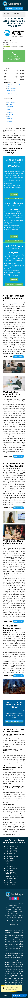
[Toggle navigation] (22, 2)
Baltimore (10, 112)
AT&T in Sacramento (12, 852)
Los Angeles (10, 102)
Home (7, 997)
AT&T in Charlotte (11, 878)
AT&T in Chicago (10, 866)
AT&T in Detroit (10, 872)
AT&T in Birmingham (12, 846)
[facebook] (10, 898)
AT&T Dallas (9, 870)
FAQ (11, 997)
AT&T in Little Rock (11, 848)
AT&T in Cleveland (11, 884)
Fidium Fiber (11, 921)
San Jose (10, 118)
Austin (9, 120)
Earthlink (18, 909)
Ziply (12, 907)
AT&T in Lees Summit (12, 877)
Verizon (13, 917)
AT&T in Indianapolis (11, 868)
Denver (9, 121)
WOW (8, 917)
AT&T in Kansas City (11, 874)
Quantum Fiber (16, 915)
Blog (15, 997)
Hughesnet (14, 924)
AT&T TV (9, 86)
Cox (18, 905)
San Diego (10, 114)
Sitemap (20, 997)
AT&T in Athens (10, 862)
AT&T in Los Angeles (11, 850)
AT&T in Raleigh (10, 880)
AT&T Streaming (12, 94)
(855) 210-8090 (14, 8)
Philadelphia (11, 110)
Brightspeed (16, 923)
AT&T (7, 907)
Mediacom (9, 909)
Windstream (12, 905)
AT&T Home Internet (13, 85)
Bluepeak (16, 919)
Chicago (9, 104)
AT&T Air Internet (12, 92)
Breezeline (14, 913)
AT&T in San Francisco (12, 856)
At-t (12, 13)
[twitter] (15, 898)
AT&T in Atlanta (10, 864)
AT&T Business (11, 88)
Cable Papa (8, 13)
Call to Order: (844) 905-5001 (14, 721)
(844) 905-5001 (18, 356)
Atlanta (9, 101)
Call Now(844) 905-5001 (14, 58)
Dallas (9, 116)
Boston (9, 108)
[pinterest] (18, 898)
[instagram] (12, 898)
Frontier (18, 907)
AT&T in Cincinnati (11, 882)
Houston (10, 106)
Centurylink (18, 904)
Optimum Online (11, 911)
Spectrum (9, 904)
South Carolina (17, 13)
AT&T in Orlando (10, 860)
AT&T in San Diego (11, 853)
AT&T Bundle (11, 90)
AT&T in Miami (10, 858)
